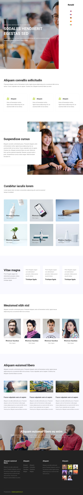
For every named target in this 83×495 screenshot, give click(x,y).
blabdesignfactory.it (17, 492)
